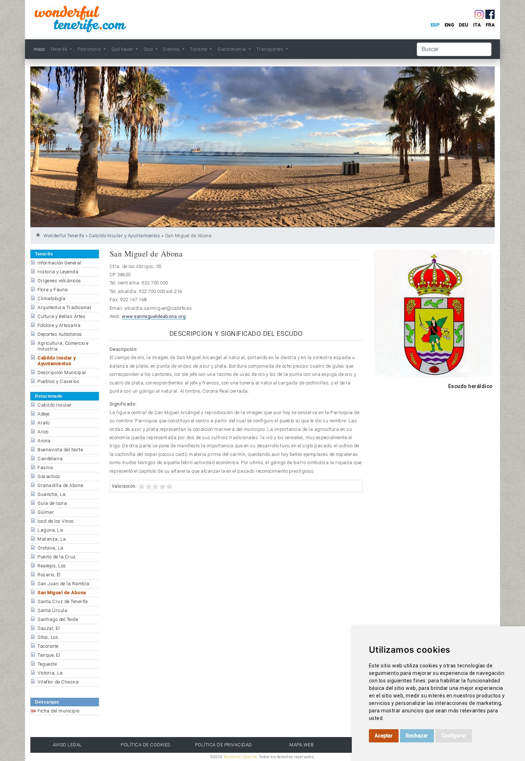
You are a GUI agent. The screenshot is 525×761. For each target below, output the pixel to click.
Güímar (46, 512)
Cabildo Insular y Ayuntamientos (124, 235)
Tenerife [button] (59, 49)
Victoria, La (50, 673)
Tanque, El (49, 655)
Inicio (39, 49)
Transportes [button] (270, 49)
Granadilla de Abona (61, 485)
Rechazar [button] (417, 735)
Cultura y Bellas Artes (61, 316)
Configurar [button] (453, 735)
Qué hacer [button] (123, 49)
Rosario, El (49, 574)
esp (435, 25)
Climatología (51, 298)
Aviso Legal (67, 744)
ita (477, 25)
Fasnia (45, 467)
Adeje (44, 414)
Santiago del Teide (58, 619)
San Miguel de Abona (62, 592)
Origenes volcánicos (59, 280)
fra (490, 25)
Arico (43, 431)
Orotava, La (51, 548)
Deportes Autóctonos (60, 334)
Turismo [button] (199, 49)
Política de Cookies (145, 744)
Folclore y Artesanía (59, 325)
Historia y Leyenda (58, 271)
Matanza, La (52, 539)
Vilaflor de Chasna (58, 682)
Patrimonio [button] (90, 49)
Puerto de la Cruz (57, 556)
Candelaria (50, 458)
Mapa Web (301, 744)
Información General (59, 262)
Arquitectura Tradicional (64, 307)
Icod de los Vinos (56, 521)
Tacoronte (48, 646)
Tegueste (47, 664)
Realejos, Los (52, 565)
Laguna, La (50, 530)
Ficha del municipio (59, 710)
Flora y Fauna (53, 289)
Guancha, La (52, 494)
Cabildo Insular (55, 405)
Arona (44, 440)
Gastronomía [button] (232, 49)
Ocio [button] (149, 49)
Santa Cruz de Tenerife (63, 601)
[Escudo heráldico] (434, 315)
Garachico (49, 476)
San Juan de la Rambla (64, 583)
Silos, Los (48, 637)
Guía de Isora (52, 503)
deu (464, 25)
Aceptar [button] (384, 735)
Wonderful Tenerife (64, 235)
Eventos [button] (172, 49)
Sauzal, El (49, 628)
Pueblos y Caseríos (58, 381)
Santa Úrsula (52, 610)
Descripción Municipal (62, 372)
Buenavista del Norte (60, 449)
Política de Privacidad (223, 744)
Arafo (44, 423)
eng (449, 25)
